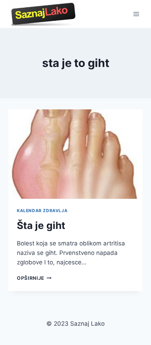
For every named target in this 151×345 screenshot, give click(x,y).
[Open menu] (136, 13)
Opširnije (34, 278)
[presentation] (75, 154)
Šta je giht (41, 225)
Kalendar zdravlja (42, 210)
